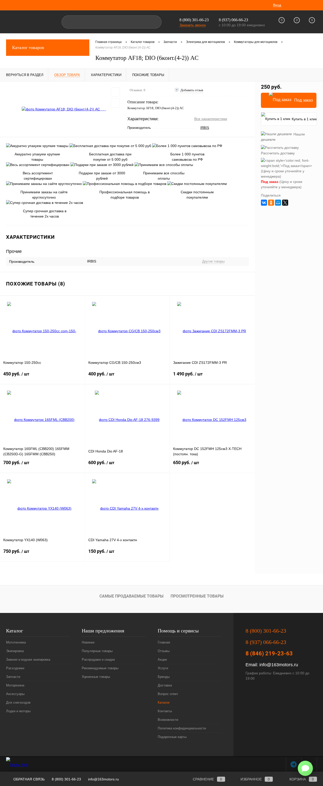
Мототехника (16, 642)
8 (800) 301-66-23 (194, 20)
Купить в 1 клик (304, 119)
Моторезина (15, 685)
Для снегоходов (18, 702)
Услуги (163, 668)
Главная (164, 642)
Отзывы (164, 651)
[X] (285, 203)
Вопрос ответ (168, 694)
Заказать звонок (192, 25)
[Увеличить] (63, 109)
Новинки (88, 642)
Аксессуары (15, 694)
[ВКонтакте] (264, 203)
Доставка (165, 685)
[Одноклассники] (271, 203)
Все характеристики (210, 119)
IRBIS (204, 128)
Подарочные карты (172, 737)
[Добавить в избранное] (115, 92)
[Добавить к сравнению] (115, 103)
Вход (277, 5)
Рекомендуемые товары (100, 668)
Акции (162, 659)
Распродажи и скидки (98, 659)
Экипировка (15, 651)
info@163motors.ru (278, 664)
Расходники (15, 668)
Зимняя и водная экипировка (28, 659)
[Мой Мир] (278, 203)
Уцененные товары (96, 677)
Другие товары (213, 261)
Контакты (165, 711)
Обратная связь (28, 779)
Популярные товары (97, 651)
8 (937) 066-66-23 (266, 642)
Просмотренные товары (197, 596)
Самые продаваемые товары (131, 596)
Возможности (168, 720)
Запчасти (13, 677)
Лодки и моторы (18, 711)
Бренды (164, 677)
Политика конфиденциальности (182, 728)
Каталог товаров (28, 47)
